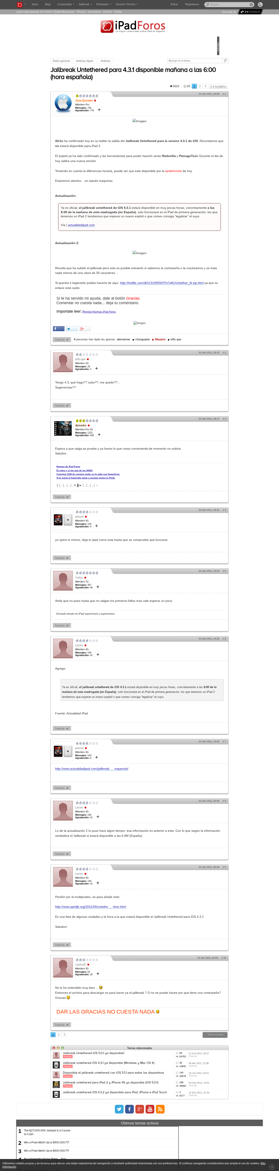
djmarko (111, 465)
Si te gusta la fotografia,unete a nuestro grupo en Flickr (116, 523)
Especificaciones (64, 11)
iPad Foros (139, 27)
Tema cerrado (185, 1114)
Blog (48, 4)
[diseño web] (249, 11)
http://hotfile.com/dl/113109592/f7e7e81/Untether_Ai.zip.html (127, 316)
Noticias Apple (115, 61)
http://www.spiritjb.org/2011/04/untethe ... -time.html (120, 977)
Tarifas (118, 11)
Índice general (91, 61)
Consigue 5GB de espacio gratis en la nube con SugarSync (118, 519)
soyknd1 (110, 1039)
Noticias (136, 61)
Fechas (107, 11)
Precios (81, 11)
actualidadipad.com (111, 248)
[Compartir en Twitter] (102, 362)
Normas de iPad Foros (99, 511)
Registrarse (206, 4)
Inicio (35, 4)
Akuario (92, 379)
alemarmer (153, 373)
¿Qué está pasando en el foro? (34, 11)
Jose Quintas (114, 105)
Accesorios (94, 11)
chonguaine (173, 373)
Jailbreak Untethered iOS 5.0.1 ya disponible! (124, 1133)
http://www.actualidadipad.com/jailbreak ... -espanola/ (122, 833)
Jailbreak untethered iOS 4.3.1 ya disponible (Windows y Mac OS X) (123, 1151)
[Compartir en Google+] (115, 362)
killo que (108, 379)
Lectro (109, 700)
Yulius (109, 627)
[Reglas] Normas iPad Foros (129, 345)
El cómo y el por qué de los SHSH (105, 515)
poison (109, 561)
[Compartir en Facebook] (89, 362)
